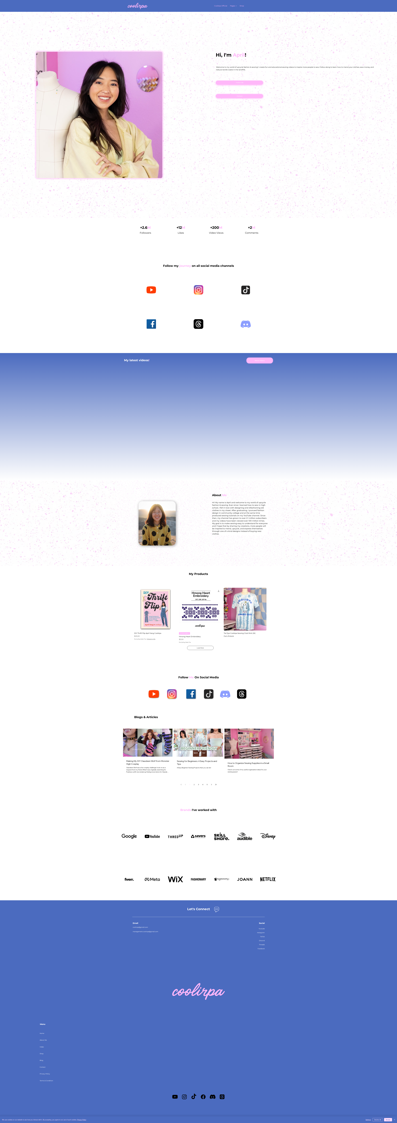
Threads (262, 945)
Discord (262, 941)
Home (42, 1033)
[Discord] (212, 1097)
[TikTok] (194, 1097)
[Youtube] (175, 1097)
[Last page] (216, 784)
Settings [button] (368, 1120)
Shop (41, 1054)
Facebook (261, 949)
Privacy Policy (45, 1074)
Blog (41, 1060)
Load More (200, 648)
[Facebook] (203, 1097)
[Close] (394, 1119)
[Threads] (222, 1097)
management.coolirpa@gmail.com (145, 932)
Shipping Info (151, 639)
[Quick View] (155, 609)
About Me (43, 1040)
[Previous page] (185, 784)
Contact (42, 1067)
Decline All (377, 1120)
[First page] (181, 784)
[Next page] (211, 784)
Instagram (261, 933)
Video (42, 1047)
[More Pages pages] (236, 5)
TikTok (262, 937)
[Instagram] (184, 1097)
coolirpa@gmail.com (140, 927)
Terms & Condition (46, 1081)
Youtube (262, 929)
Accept (388, 1120)
